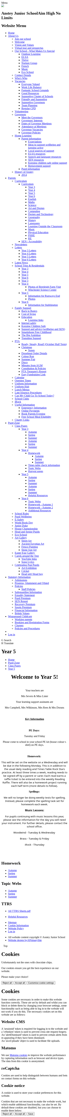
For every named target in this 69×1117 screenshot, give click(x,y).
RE (30, 238)
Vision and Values (24, 45)
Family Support (23, 308)
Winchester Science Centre (42, 289)
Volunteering (21, 111)
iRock (18, 401)
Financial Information (26, 610)
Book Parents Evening (33, 413)
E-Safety (19, 519)
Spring (31, 435)
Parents (12, 178)
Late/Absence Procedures (28, 392)
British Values (22, 613)
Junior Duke (21, 525)
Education (26, 317)
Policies (19, 586)
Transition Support (31, 338)
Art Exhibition (29, 568)
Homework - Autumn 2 (40, 507)
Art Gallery (21, 537)
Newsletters (21, 244)
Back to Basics (29, 311)
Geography (34, 217)
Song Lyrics (27, 562)
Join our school (23, 38)
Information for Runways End (44, 295)
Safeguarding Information (28, 592)
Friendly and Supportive (34, 99)
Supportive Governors (33, 102)
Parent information (31, 138)
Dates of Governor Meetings (36, 123)
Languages (34, 223)
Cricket (25, 571)
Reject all (7, 983)
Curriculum (21, 181)
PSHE (31, 235)
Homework (34, 453)
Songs (31, 350)
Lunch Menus (22, 389)
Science (32, 205)
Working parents (23, 619)
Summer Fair (28, 359)
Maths (31, 202)
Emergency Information (34, 407)
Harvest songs (35, 471)
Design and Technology (40, 214)
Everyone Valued (30, 84)
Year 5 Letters (28, 256)
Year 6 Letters (28, 259)
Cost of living (28, 314)
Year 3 (31, 187)
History (32, 220)
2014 (24, 175)
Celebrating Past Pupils (27, 565)
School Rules (22, 513)
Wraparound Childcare (20, 616)
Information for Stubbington (43, 305)
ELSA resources (36, 153)
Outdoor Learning (31, 54)
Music (24, 69)
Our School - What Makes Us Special (35, 51)
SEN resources (36, 159)
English (32, 199)
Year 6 (31, 196)
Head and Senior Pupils (27, 531)
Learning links (35, 320)
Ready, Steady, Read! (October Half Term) (44, 344)
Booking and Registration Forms (32, 622)
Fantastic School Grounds (35, 90)
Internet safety (28, 323)
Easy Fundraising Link (33, 374)
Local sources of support (41, 150)
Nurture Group (29, 63)
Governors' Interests (32, 120)
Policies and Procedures (27, 628)
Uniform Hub (22, 386)
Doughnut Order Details (34, 353)
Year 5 (31, 193)
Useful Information (25, 404)
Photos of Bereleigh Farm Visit (44, 286)
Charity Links (22, 419)
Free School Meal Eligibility (36, 416)
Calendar (19, 377)
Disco (24, 362)
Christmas (26, 347)
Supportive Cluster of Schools (37, 96)
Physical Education (38, 232)
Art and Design (36, 208)
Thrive (24, 60)
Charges (19, 625)
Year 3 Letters (28, 250)
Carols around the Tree (27, 555)
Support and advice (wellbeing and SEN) (43, 329)
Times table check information (44, 465)
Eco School (27, 72)
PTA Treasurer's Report (33, 371)
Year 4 (31, 190)
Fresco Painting (29, 546)
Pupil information (30, 168)
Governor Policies (31, 132)
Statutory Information (19, 577)
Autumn (32, 432)
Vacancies (20, 81)
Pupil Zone (14, 422)
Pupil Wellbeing (23, 516)
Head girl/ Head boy (32, 574)
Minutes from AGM (32, 365)
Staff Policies (28, 589)
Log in (11, 634)
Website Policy (16, 928)
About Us (13, 35)
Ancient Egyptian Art (32, 543)
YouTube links (29, 558)
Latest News (21, 262)
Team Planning (29, 105)
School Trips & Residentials (29, 265)
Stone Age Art (29, 549)
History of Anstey (24, 171)
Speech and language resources (44, 156)
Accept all (20, 983)
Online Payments (30, 410)
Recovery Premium (25, 604)
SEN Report (21, 601)
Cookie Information (18, 925)
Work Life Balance (31, 87)
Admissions (21, 580)
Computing (34, 211)
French (25, 66)
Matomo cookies (18, 1055)
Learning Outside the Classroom (45, 226)
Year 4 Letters (28, 253)
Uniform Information (26, 383)
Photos (31, 298)
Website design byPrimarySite (25, 940)
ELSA (24, 57)
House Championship (26, 528)
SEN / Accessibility (31, 241)
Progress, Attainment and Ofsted (32, 583)
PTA (17, 341)
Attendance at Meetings (33, 126)
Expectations (35, 141)
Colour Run (27, 356)
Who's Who (21, 78)
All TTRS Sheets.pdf (19, 911)
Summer (32, 438)
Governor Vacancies (32, 129)
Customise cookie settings (41, 983)
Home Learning (23, 135)
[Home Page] (2, 6)
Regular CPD (28, 108)
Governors (20, 114)
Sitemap (12, 922)
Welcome (20, 41)
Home (11, 32)
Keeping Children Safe (33, 326)
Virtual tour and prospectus (29, 48)
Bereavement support (39, 165)
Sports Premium (23, 607)
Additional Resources (39, 510)
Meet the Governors (32, 117)
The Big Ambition (31, 335)
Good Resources (30, 93)
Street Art (26, 540)
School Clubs (22, 398)
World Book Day (24, 522)
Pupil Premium (22, 598)
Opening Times (23, 380)
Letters (18, 247)
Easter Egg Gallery (25, 552)
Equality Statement (25, 595)
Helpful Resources (38, 495)
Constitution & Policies (33, 368)
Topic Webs (34, 468)
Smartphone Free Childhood (36, 332)
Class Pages (21, 425)
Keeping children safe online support (47, 162)
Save (30, 1114)
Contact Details (23, 75)
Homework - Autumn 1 (40, 504)
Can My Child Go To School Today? (34, 395)
